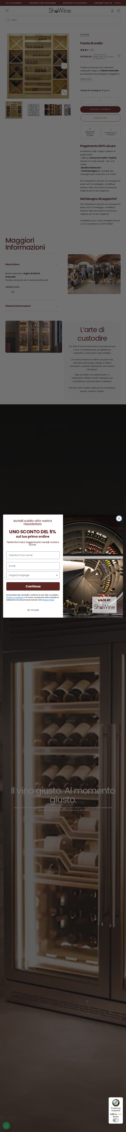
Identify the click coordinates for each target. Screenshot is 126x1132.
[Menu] (121, 1099)
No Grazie (33, 610)
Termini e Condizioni (15, 597)
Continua (33, 586)
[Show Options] (56, 575)
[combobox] (32, 575)
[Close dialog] (119, 518)
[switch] (116, 1120)
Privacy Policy (48, 600)
